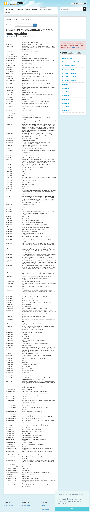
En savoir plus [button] (62, 503)
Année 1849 (65, 110)
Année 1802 (65, 103)
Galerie (49, 9)
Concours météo (26, 505)
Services (7, 12)
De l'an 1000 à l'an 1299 (69, 69)
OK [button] (72, 509)
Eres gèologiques (67, 58)
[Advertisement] (73, 28)
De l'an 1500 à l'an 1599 (69, 80)
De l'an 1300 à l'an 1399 (69, 73)
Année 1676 (65, 88)
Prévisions (11, 9)
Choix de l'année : (10, 24)
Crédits (43, 505)
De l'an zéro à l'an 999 (68, 65)
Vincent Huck (11, 37)
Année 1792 (65, 99)
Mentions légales (45, 509)
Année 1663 (65, 84)
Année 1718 (65, 95)
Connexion (53, 3)
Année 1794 (65, 107)
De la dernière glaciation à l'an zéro (72, 62)
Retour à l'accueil (14, 3)
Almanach (42, 9)
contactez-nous (74, 47)
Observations (20, 9)
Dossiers (34, 9)
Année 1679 (65, 92)
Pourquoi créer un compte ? (63, 3)
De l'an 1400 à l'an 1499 (69, 77)
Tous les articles (52, 19)
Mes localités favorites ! (77, 3)
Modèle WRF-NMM (8, 505)
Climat (28, 9)
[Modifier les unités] (85, 3)
